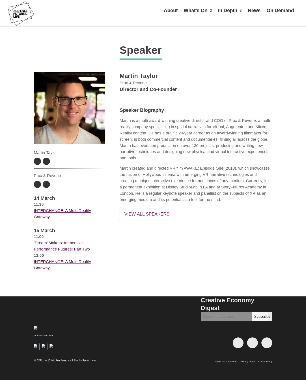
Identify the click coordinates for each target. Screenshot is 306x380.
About (171, 11)
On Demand (280, 11)
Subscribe (262, 316)
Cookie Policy (265, 361)
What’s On (195, 11)
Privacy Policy (248, 361)
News (254, 11)
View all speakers (146, 214)
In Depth (227, 11)
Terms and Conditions (226, 361)
